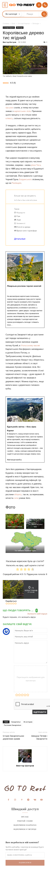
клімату (9, 118)
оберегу (18, 494)
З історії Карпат (24, 23)
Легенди (35, 23)
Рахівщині (16, 182)
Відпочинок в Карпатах (25, 825)
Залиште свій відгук (37, 613)
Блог (13, 23)
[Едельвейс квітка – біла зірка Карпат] (25, 430)
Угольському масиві (30, 345)
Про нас (25, 817)
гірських (9, 107)
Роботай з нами (25, 821)
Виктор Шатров (9, 42)
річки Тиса (36, 164)
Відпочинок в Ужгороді (25, 829)
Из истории (28, 722)
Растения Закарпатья (12, 725)
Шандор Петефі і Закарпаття (39, 737)
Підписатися (25, 863)
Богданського (25, 179)
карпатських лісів (22, 111)
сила (16, 497)
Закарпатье (16, 722)
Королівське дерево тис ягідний (23, 35)
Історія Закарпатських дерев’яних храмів (13, 737)
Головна (6, 23)
